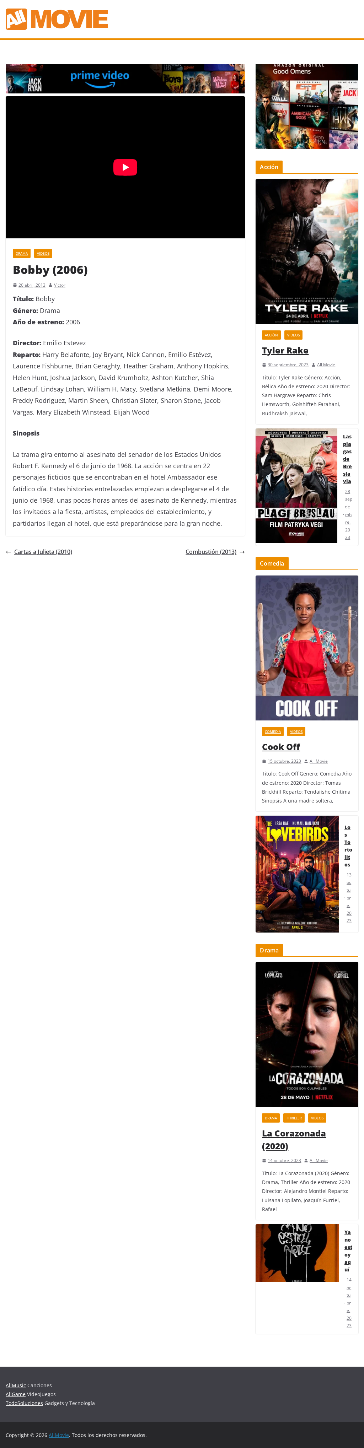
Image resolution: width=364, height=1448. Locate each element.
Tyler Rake (285, 350)
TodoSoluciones (24, 1403)
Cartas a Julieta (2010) (43, 552)
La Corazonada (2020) (294, 1139)
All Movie (326, 365)
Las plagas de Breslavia (347, 459)
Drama (22, 253)
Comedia (273, 731)
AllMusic (16, 1385)
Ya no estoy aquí (348, 1251)
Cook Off (281, 746)
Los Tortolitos (348, 846)
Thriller (294, 1117)
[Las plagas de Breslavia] (296, 487)
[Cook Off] (307, 648)
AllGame (16, 1394)
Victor (59, 285)
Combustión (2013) (211, 552)
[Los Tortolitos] (297, 874)
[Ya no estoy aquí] (297, 1279)
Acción (271, 335)
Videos (43, 253)
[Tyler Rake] (307, 251)
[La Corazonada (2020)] (307, 1034)
